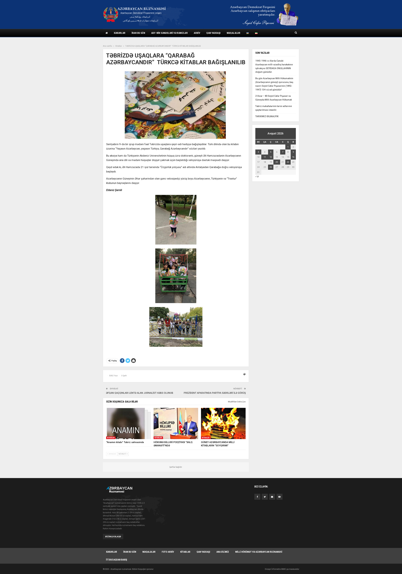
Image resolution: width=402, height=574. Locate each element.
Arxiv (197, 33)
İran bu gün (138, 33)
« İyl (257, 176)
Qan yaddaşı (213, 33)
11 (265, 157)
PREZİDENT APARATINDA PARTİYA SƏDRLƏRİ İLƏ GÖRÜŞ (215, 393)
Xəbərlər (119, 33)
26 (271, 167)
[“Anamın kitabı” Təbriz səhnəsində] (128, 423)
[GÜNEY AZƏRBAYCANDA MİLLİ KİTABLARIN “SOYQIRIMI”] (223, 423)
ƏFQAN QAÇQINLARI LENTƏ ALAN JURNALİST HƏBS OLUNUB (139, 393)
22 (288, 162)
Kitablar (111, 438)
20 (277, 162)
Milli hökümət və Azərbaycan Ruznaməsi (258, 551)
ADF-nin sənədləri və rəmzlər (169, 33)
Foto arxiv (168, 551)
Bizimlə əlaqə (113, 536)
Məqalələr (233, 33)
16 (293, 157)
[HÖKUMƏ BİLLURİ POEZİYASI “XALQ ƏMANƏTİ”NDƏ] (176, 423)
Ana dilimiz (222, 551)
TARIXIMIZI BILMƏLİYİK (267, 116)
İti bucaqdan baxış (116, 559)
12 (271, 157)
